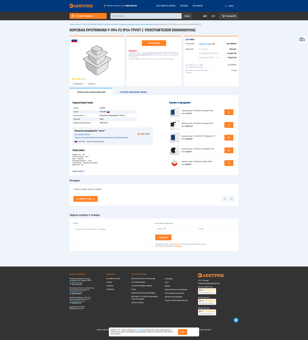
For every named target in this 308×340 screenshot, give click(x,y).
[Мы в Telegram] (236, 322)
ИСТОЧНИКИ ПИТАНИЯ (138, 282)
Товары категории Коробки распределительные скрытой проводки (101, 137)
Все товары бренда (82, 134)
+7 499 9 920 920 (130, 6)
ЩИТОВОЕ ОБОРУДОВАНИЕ (173, 297)
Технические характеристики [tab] (91, 92)
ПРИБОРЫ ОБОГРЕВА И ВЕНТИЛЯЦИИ (143, 293)
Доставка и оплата (166, 5)
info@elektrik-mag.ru (76, 282)
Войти (231, 6)
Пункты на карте (205, 44)
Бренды (184, 5)
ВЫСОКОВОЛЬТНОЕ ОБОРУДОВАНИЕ (143, 278)
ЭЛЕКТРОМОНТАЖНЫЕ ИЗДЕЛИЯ (141, 286)
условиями (142, 330)
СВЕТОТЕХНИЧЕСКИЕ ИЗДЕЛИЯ (174, 293)
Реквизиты (110, 289)
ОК (182, 332)
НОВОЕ (133, 289)
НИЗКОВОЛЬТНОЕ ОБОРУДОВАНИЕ (176, 290)
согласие (176, 244)
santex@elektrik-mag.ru (77, 301)
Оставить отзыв (84, 199)
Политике (179, 246)
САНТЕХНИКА (169, 279)
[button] (225, 199)
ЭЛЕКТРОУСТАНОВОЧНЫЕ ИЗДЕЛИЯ (176, 300)
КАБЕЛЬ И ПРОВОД (137, 302)
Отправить (163, 237)
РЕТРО (167, 282)
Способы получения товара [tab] (133, 92)
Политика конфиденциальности (209, 283)
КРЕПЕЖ (167, 286)
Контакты (198, 5)
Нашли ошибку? (78, 171)
